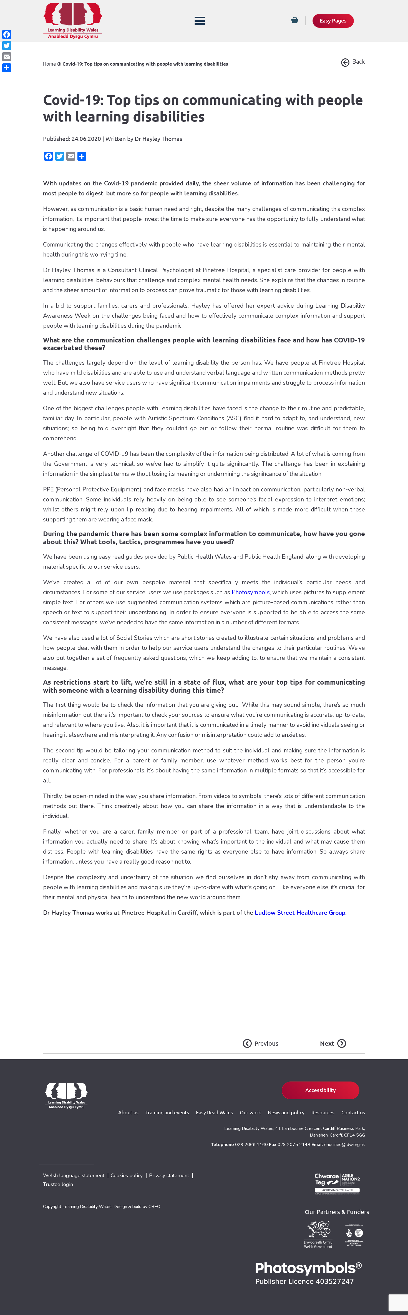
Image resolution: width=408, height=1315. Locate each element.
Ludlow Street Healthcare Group (300, 913)
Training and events (167, 1112)
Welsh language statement (73, 1175)
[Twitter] (6, 45)
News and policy (286, 1112)
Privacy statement (169, 1175)
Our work (250, 1112)
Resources (322, 1112)
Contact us (353, 1112)
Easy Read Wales (214, 1112)
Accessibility (320, 1090)
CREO (154, 1207)
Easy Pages (333, 21)
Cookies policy (127, 1175)
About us (128, 1112)
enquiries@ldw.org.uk (344, 1145)
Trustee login (58, 1184)
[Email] (6, 56)
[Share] (6, 67)
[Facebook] (6, 34)
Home (49, 63)
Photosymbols (251, 592)
